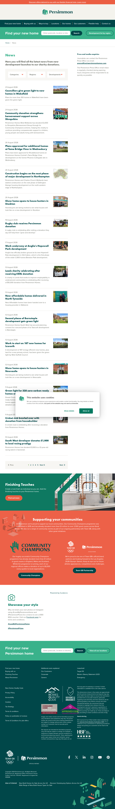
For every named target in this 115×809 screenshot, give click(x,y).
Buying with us (30, 23)
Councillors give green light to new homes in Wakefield (24, 92)
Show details (69, 411)
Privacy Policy (10, 693)
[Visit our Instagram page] (92, 757)
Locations (55, 23)
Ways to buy (43, 23)
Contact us (106, 23)
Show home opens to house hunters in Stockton (26, 202)
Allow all (86, 411)
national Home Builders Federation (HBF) (92, 722)
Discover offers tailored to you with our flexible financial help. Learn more (57, 2)
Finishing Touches (11, 674)
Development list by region (100, 33)
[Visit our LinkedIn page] (84, 757)
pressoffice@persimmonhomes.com (91, 63)
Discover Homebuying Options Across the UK (66, 783)
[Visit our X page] (76, 757)
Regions (33, 74)
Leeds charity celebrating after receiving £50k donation (22, 272)
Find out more (13, 498)
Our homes (66, 23)
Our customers (79, 23)
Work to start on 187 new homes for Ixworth (25, 345)
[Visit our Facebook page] (69, 757)
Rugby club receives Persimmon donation (23, 225)
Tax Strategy (9, 706)
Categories (14, 74)
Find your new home (13, 23)
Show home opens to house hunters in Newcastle (26, 369)
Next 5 (42, 465)
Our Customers (46, 671)
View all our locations (98, 650)
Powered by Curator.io (59, 593)
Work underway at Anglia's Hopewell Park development (27, 247)
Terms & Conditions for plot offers (17, 720)
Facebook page (32, 617)
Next (61, 465)
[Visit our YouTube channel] (100, 757)
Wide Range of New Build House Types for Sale (35, 785)
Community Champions (30, 575)
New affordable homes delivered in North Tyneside (25, 297)
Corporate (44, 674)
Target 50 (80, 671)
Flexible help (94, 23)
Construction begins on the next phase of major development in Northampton (27, 175)
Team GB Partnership (84, 570)
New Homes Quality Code (14, 688)
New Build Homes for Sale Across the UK (33, 783)
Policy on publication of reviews (16, 716)
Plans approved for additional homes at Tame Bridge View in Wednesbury (26, 147)
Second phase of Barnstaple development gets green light (21, 320)
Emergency (81, 677)
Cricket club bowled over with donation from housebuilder (22, 419)
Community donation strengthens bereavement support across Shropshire (24, 116)
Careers (44, 677)
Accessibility (9, 697)
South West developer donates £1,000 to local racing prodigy (27, 442)
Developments (55, 74)
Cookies (8, 702)
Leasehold (80, 668)
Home (7, 43)
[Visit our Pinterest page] (108, 757)
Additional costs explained (50, 668)
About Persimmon (11, 677)
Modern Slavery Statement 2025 (88, 674)
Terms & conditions (12, 711)
